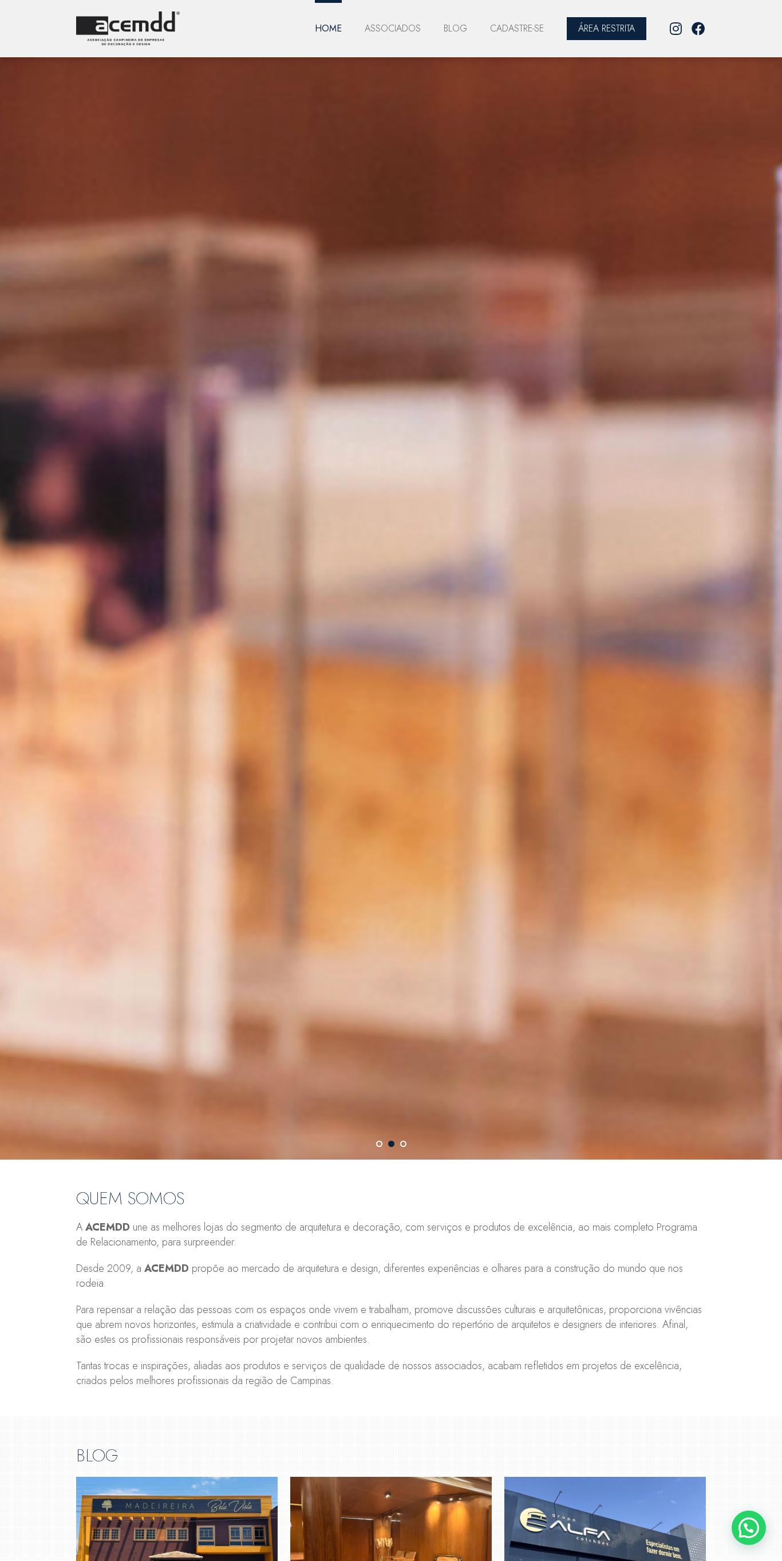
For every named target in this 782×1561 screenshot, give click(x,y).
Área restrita (606, 28)
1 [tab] (379, 1144)
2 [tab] (391, 1144)
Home (328, 28)
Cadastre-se (517, 28)
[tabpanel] (391, 603)
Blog (455, 28)
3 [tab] (403, 1144)
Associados (393, 28)
